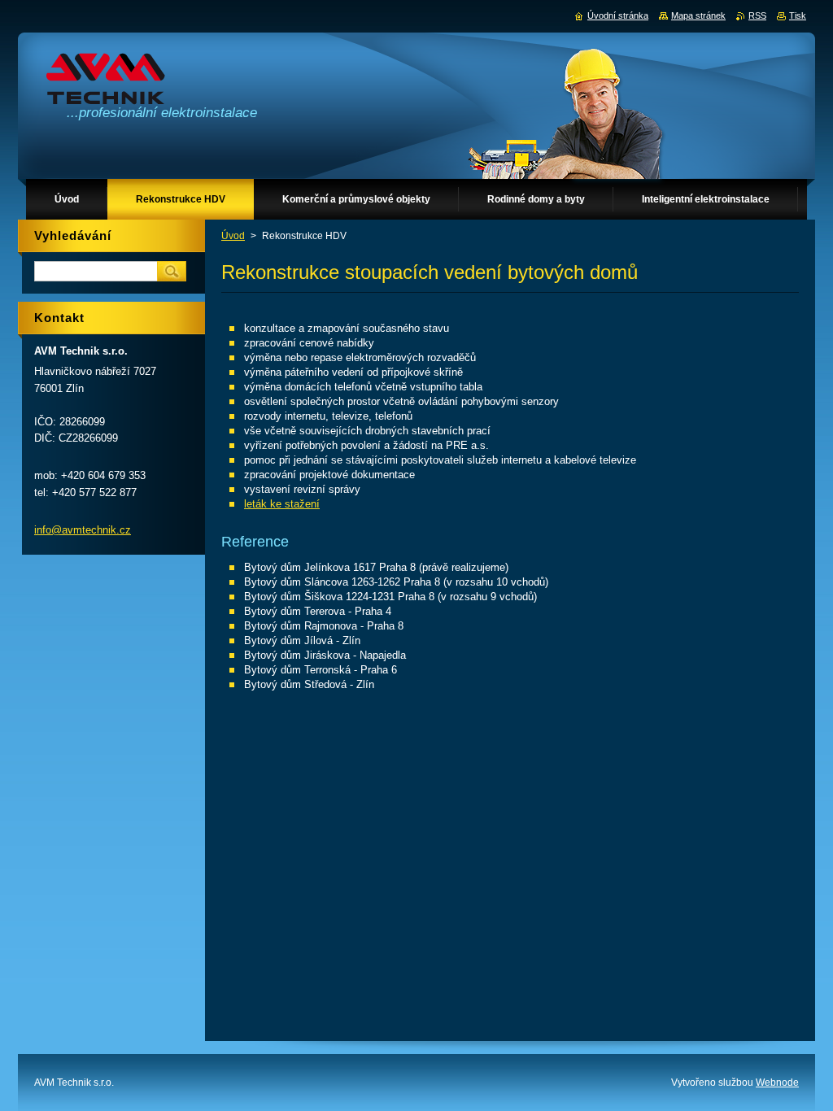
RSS (757, 15)
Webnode (777, 1082)
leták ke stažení (282, 504)
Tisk (797, 15)
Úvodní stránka (617, 15)
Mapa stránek (698, 15)
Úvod (233, 236)
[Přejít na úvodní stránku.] (105, 83)
